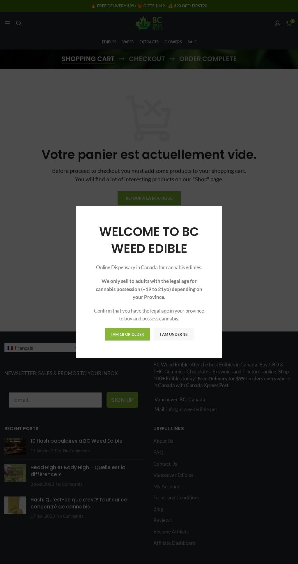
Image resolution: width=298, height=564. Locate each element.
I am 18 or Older (127, 334)
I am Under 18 (174, 334)
